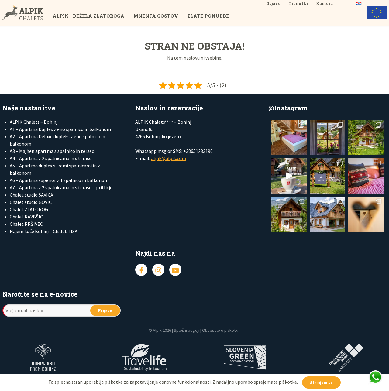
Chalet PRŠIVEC (26, 224)
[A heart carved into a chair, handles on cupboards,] (366, 214)
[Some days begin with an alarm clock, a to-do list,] (289, 214)
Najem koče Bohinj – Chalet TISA (43, 231)
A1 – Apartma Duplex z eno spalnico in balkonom (60, 129)
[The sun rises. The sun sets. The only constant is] (327, 176)
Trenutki (298, 3)
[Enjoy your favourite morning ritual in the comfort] (289, 176)
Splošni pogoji (186, 330)
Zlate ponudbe (208, 16)
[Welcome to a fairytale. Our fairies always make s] (327, 137)
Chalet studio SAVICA (31, 195)
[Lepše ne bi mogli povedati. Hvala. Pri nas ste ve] (366, 137)
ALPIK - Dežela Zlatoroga (88, 16)
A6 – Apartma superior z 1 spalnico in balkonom (59, 180)
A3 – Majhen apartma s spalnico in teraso (52, 151)
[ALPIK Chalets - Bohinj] (27, 12)
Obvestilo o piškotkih (221, 330)
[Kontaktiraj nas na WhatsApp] (375, 377)
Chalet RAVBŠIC (26, 217)
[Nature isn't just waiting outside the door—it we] (289, 137)
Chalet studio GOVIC (31, 202)
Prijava (105, 310)
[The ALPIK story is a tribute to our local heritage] (366, 176)
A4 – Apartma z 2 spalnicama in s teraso (51, 158)
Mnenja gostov (155, 16)
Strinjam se (321, 382)
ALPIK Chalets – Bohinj (33, 122)
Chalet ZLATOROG (29, 209)
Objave (273, 3)
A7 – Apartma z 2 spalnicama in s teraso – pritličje (61, 187)
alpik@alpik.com (168, 158)
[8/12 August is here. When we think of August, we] (327, 214)
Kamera (324, 3)
